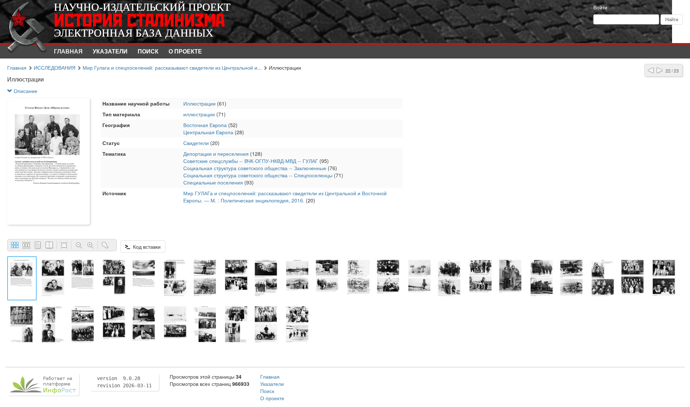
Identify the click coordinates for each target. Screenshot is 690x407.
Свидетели (196, 142)
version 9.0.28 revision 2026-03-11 (124, 381)
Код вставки (145, 246)
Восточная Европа (205, 124)
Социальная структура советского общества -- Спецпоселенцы (257, 175)
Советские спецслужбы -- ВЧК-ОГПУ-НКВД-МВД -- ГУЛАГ (250, 160)
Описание (24, 90)
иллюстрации (199, 114)
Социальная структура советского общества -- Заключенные (254, 168)
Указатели (110, 51)
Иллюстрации (199, 103)
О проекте (185, 51)
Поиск (148, 51)
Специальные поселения (213, 182)
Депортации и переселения (216, 153)
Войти (600, 7)
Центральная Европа (208, 132)
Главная (68, 51)
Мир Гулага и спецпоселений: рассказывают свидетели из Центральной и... (172, 67)
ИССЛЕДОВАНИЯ (54, 67)
